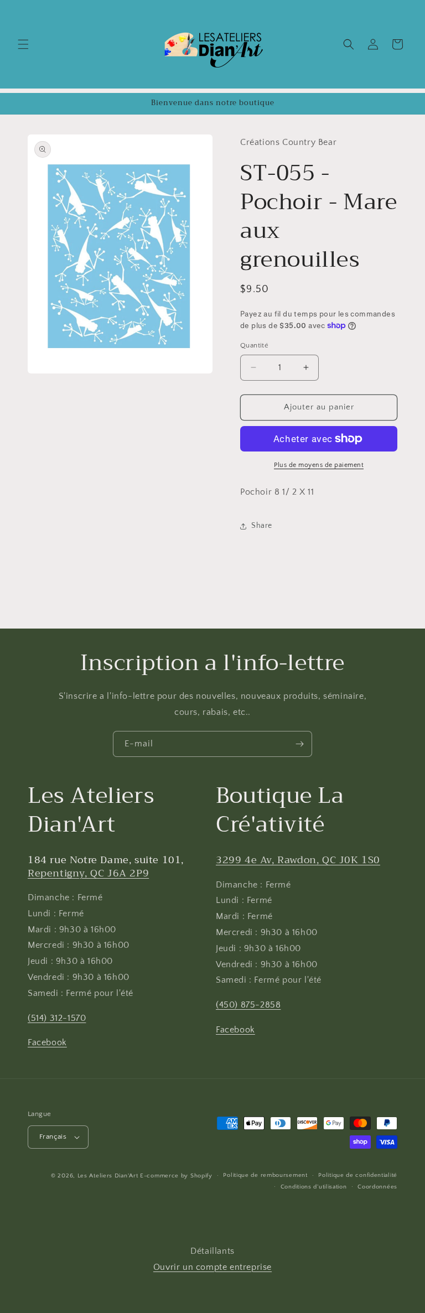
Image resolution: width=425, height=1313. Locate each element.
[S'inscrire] (299, 744)
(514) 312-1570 (57, 1018)
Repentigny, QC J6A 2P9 (88, 873)
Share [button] (261, 525)
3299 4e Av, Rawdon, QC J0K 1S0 (298, 860)
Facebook (47, 1042)
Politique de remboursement (265, 1175)
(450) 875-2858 (248, 1005)
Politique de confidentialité (357, 1175)
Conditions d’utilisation (314, 1187)
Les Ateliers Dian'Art (107, 1175)
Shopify (201, 1175)
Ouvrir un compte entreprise (212, 1267)
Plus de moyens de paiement (319, 465)
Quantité (254, 345)
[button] (23, 44)
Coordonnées (377, 1187)
